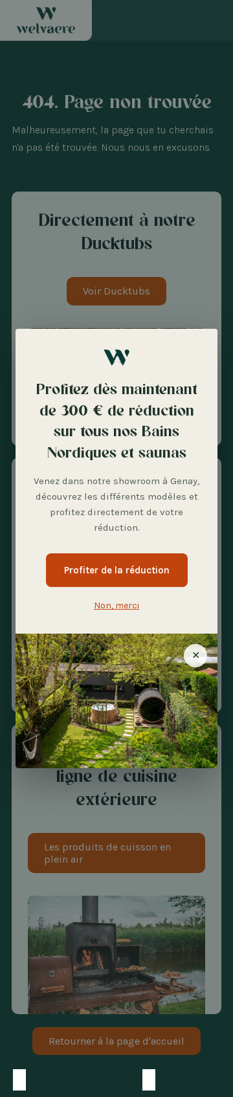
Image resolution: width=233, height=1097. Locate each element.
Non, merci (116, 605)
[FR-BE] (58, 1080)
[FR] (19, 1080)
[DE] (71, 1080)
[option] (32, 1080)
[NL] (32, 1080)
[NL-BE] (45, 1080)
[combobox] (19, 1080)
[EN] (84, 1080)
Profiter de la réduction (117, 570)
